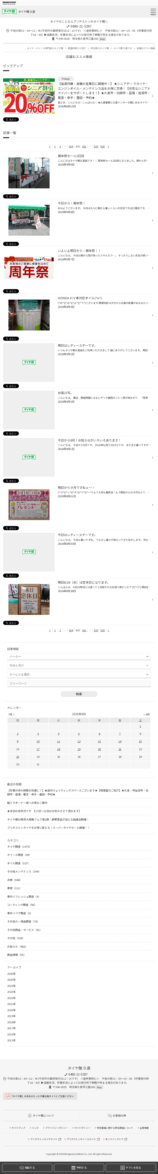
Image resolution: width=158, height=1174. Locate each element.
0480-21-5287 (81, 26)
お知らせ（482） (17, 946)
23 (17, 757)
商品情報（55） (16, 955)
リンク (35, 1127)
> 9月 (146, 714)
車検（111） (14, 888)
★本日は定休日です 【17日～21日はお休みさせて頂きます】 (44, 811)
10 (38, 741)
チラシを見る (133, 1167)
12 (79, 741)
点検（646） (14, 880)
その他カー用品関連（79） (23, 921)
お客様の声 (119, 1115)
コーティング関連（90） (22, 905)
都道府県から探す (77, 48)
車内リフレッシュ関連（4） (24, 896)
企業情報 (144, 1127)
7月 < (11, 714)
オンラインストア (114, 1139)
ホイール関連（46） (19, 855)
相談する (30, 1167)
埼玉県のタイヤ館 (100, 48)
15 (140, 741)
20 (99, 749)
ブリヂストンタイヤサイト (43, 1139)
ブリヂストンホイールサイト (81, 1139)
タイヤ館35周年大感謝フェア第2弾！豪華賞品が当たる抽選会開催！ (48, 819)
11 (58, 741)
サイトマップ (18, 1127)
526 (102, 146)
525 (96, 146)
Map (102, 39)
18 (58, 749)
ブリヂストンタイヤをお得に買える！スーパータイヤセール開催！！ (48, 828)
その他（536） (16, 938)
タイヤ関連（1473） (19, 846)
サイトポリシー (82, 1127)
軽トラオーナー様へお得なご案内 (27, 803)
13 (99, 741)
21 (119, 749)
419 (71, 146)
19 (79, 749)
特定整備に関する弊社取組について (115, 1127)
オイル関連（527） (18, 863)
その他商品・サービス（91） (24, 930)
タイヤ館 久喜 (26, 11)
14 (119, 741)
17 (38, 749)
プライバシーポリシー (56, 1127)
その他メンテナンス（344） (24, 871)
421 (84, 146)
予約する (82, 1167)
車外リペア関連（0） (20, 913)
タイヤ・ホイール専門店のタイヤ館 (45, 48)
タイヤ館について (43, 1115)
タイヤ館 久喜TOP (123, 48)
